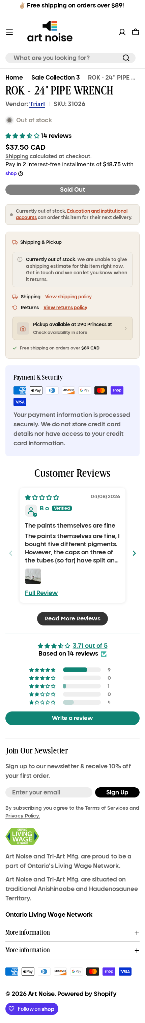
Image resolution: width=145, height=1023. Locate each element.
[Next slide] (134, 553)
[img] (42, 497)
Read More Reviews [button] (72, 618)
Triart (37, 103)
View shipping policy (68, 297)
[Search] (126, 58)
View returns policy (65, 308)
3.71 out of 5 (90, 645)
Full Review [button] (41, 593)
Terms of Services (106, 808)
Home (14, 77)
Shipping (16, 156)
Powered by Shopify (87, 994)
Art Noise (41, 994)
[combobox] (70, 58)
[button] (23, 136)
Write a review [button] (72, 718)
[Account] (122, 32)
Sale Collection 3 (55, 77)
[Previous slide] (10, 553)
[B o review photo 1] (33, 576)
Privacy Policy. (22, 816)
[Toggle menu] (9, 32)
